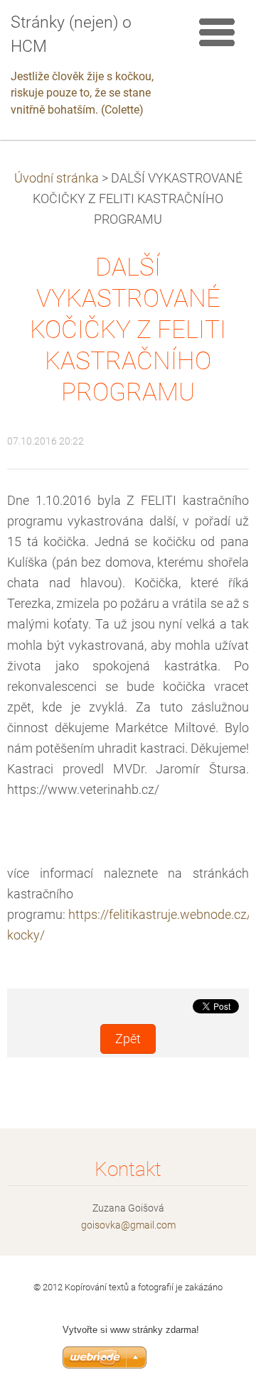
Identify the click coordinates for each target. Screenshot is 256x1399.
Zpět (128, 1039)
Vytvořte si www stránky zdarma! (131, 1329)
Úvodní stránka (56, 178)
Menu (217, 32)
